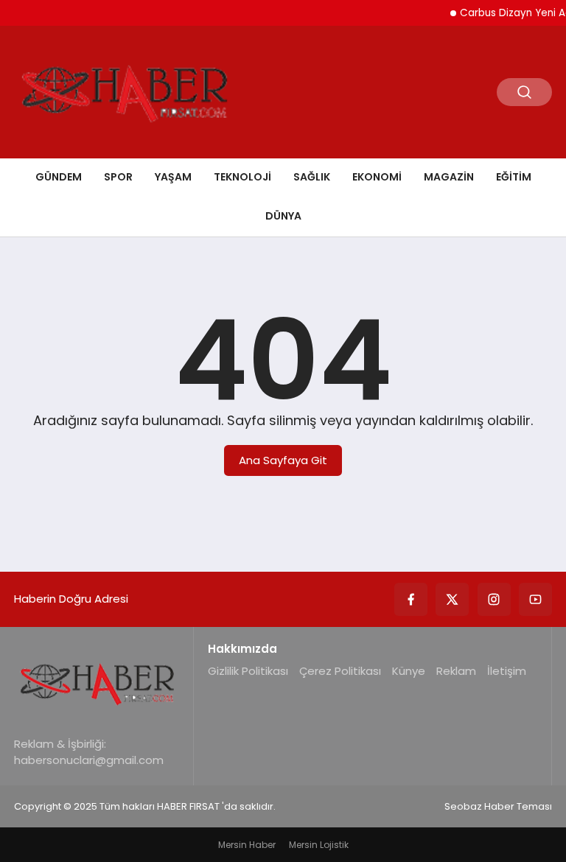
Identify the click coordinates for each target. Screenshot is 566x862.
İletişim (506, 671)
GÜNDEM (58, 176)
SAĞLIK (311, 176)
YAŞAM (173, 176)
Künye (408, 671)
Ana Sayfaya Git (283, 460)
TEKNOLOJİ (242, 176)
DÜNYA (283, 216)
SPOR (118, 176)
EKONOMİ (377, 176)
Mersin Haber (247, 844)
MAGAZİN (449, 176)
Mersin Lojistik (319, 844)
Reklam (456, 671)
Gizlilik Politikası (248, 671)
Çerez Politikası (340, 671)
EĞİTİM (513, 176)
